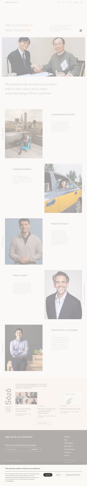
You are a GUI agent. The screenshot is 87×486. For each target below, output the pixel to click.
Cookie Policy (10, 481)
